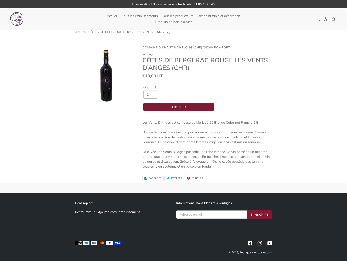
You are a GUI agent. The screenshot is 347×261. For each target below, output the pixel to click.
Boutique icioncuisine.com (255, 252)
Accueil (81, 32)
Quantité (149, 87)
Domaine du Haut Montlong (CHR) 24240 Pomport (186, 47)
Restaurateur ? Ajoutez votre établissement (107, 212)
